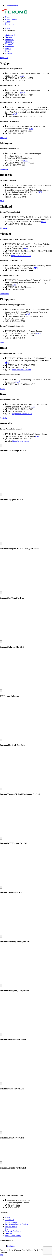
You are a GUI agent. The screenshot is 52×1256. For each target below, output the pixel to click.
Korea (2, 388)
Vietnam (3, 228)
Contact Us (9, 24)
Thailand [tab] (9, 42)
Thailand (3, 201)
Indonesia (4, 169)
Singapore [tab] (10, 35)
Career (7, 22)
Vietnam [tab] (9, 44)
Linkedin (11, 1246)
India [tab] (8, 49)
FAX (9, 80)
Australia (3, 418)
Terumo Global (11, 5)
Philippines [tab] (10, 46)
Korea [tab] (8, 51)
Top (1, 1255)
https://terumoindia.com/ (21, 370)
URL (9, 256)
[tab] (26, 58)
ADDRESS (11, 73)
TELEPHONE (14, 78)
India (2, 342)
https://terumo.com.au (20, 441)
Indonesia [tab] (9, 39)
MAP (22, 76)
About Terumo (11, 19)
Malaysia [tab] (9, 37)
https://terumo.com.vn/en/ (21, 256)
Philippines (4, 294)
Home (7, 17)
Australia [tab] (9, 53)
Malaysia (3, 137)
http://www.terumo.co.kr (22, 414)
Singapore (4, 58)
